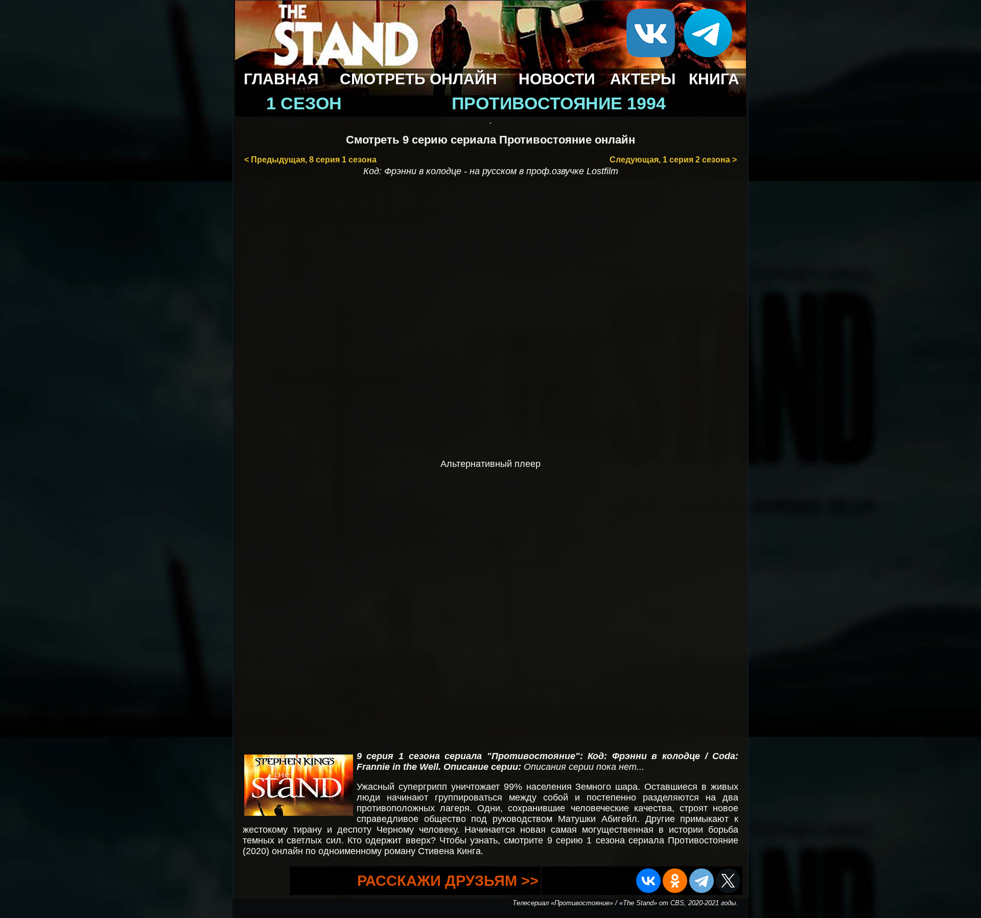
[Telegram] (701, 880)
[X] (728, 880)
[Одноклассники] (675, 880)
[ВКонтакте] (648, 880)
